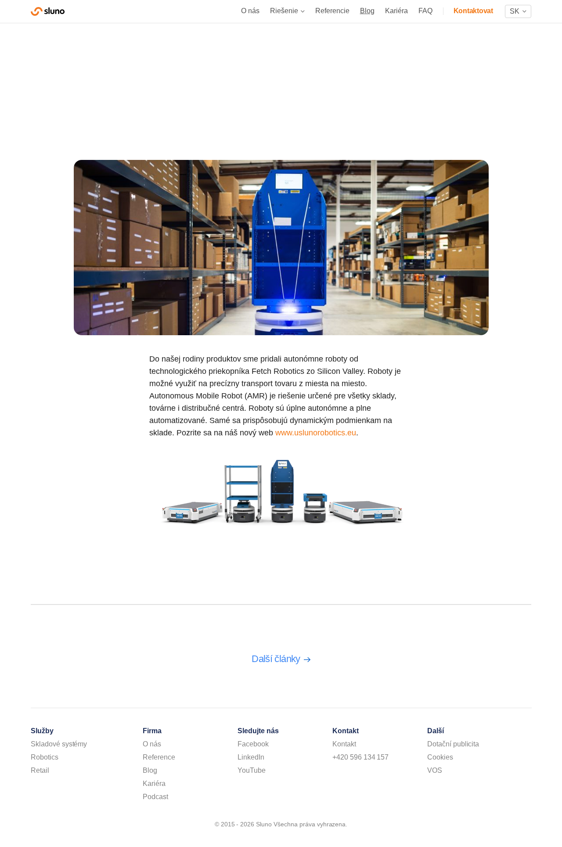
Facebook (253, 744)
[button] (518, 11)
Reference (159, 757)
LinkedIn (251, 757)
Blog (367, 10)
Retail (40, 770)
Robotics (44, 757)
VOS (434, 770)
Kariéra (396, 10)
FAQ (425, 10)
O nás (250, 10)
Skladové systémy (59, 744)
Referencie (332, 10)
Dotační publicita (453, 744)
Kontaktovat (473, 10)
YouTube (252, 770)
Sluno (48, 11)
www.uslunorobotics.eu (315, 432)
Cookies (440, 757)
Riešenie (284, 10)
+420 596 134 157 (360, 757)
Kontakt (344, 744)
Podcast (155, 796)
